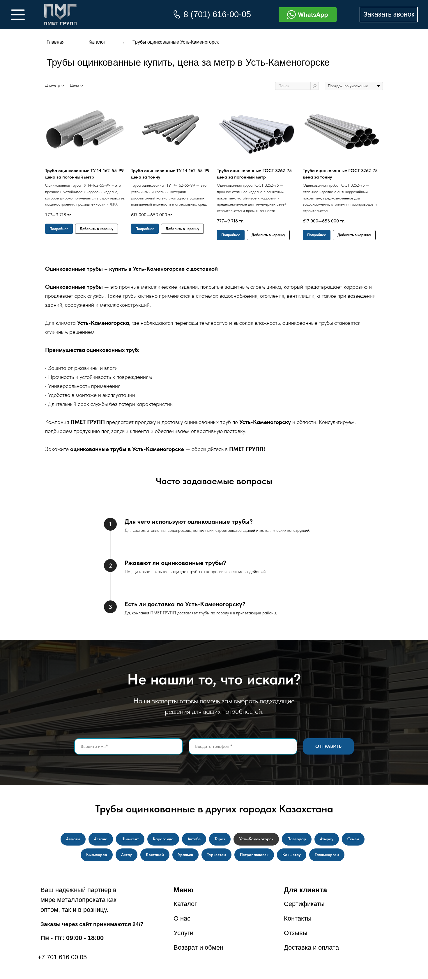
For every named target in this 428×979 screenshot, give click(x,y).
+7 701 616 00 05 (62, 957)
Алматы (73, 839)
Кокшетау (291, 854)
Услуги (183, 933)
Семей (353, 839)
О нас (182, 918)
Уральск (185, 854)
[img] (60, 14)
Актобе (194, 839)
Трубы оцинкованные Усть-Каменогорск (175, 42)
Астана (100, 839)
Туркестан (216, 854)
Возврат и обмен (198, 947)
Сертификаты (304, 903)
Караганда (163, 839)
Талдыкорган (327, 854)
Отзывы (295, 933)
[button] (389, 14)
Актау (126, 854)
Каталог (97, 42)
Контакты (298, 918)
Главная (56, 42)
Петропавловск (254, 854)
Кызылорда (96, 854)
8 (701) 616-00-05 (217, 14)
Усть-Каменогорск (256, 839)
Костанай (155, 854)
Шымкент (130, 839)
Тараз (220, 839)
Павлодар (296, 839)
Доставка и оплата (311, 947)
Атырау (326, 839)
